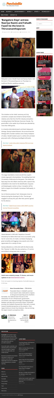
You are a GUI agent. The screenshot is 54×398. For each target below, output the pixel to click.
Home (2, 11)
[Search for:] (44, 24)
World (29, 11)
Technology (45, 11)
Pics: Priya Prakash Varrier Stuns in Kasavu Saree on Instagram (44, 111)
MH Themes (20, 395)
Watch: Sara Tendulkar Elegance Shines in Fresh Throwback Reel (43, 86)
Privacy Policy (4, 383)
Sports (36, 11)
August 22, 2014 (6, 32)
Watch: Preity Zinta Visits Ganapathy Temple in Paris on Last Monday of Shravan (44, 98)
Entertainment (19, 11)
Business (8, 11)
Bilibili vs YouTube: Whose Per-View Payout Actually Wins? (44, 74)
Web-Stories (4, 15)
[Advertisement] (18, 67)
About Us (3, 371)
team (8, 338)
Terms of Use (4, 388)
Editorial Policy (4, 376)
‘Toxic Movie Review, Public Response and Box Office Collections (44, 62)
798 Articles (28, 288)
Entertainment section (17, 277)
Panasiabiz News (15, 32)
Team (2, 386)
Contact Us (13, 15)
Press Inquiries (4, 381)
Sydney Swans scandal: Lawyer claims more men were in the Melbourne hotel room (26, 380)
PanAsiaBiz (3, 334)
